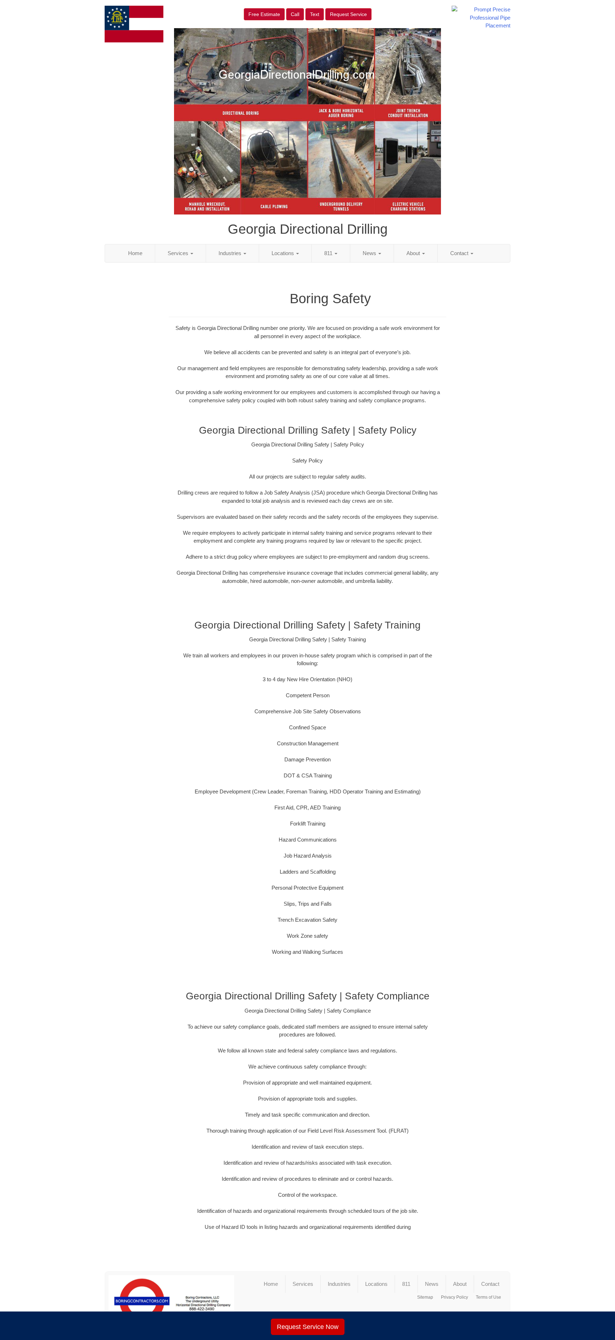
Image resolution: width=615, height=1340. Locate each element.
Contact (460, 253)
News (370, 253)
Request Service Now (307, 1326)
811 (329, 253)
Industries (231, 253)
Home (135, 253)
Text (314, 14)
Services (179, 253)
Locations (283, 253)
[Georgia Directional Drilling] (171, 1301)
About (413, 253)
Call (295, 14)
